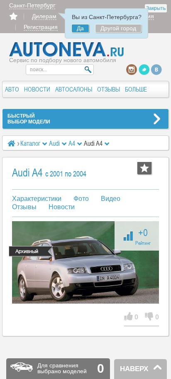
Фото (81, 198)
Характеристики (36, 198)
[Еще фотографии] (85, 262)
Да (80, 28)
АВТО (12, 89)
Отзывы (24, 206)
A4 (71, 143)
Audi (54, 143)
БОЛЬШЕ (136, 89)
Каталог (30, 143)
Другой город (118, 28)
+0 (143, 235)
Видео (110, 198)
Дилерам (44, 16)
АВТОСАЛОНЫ (73, 89)
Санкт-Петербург (32, 5)
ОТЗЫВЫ (108, 89)
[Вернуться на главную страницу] (67, 54)
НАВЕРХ (134, 369)
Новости (62, 206)
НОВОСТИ (37, 89)
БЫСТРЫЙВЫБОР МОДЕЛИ (28, 119)
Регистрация (41, 27)
